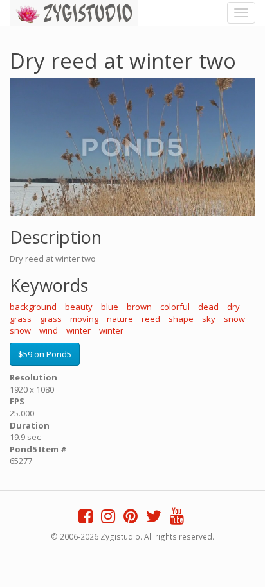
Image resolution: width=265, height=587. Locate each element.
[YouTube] (177, 519)
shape (181, 319)
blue (109, 306)
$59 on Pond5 (44, 354)
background (33, 306)
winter (78, 330)
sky (208, 319)
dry (233, 306)
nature (120, 319)
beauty (79, 306)
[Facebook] (85, 519)
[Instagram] (108, 519)
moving (84, 319)
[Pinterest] (130, 519)
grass (21, 319)
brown (139, 306)
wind (48, 330)
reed (151, 319)
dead (208, 306)
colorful (175, 306)
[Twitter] (153, 519)
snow (234, 319)
